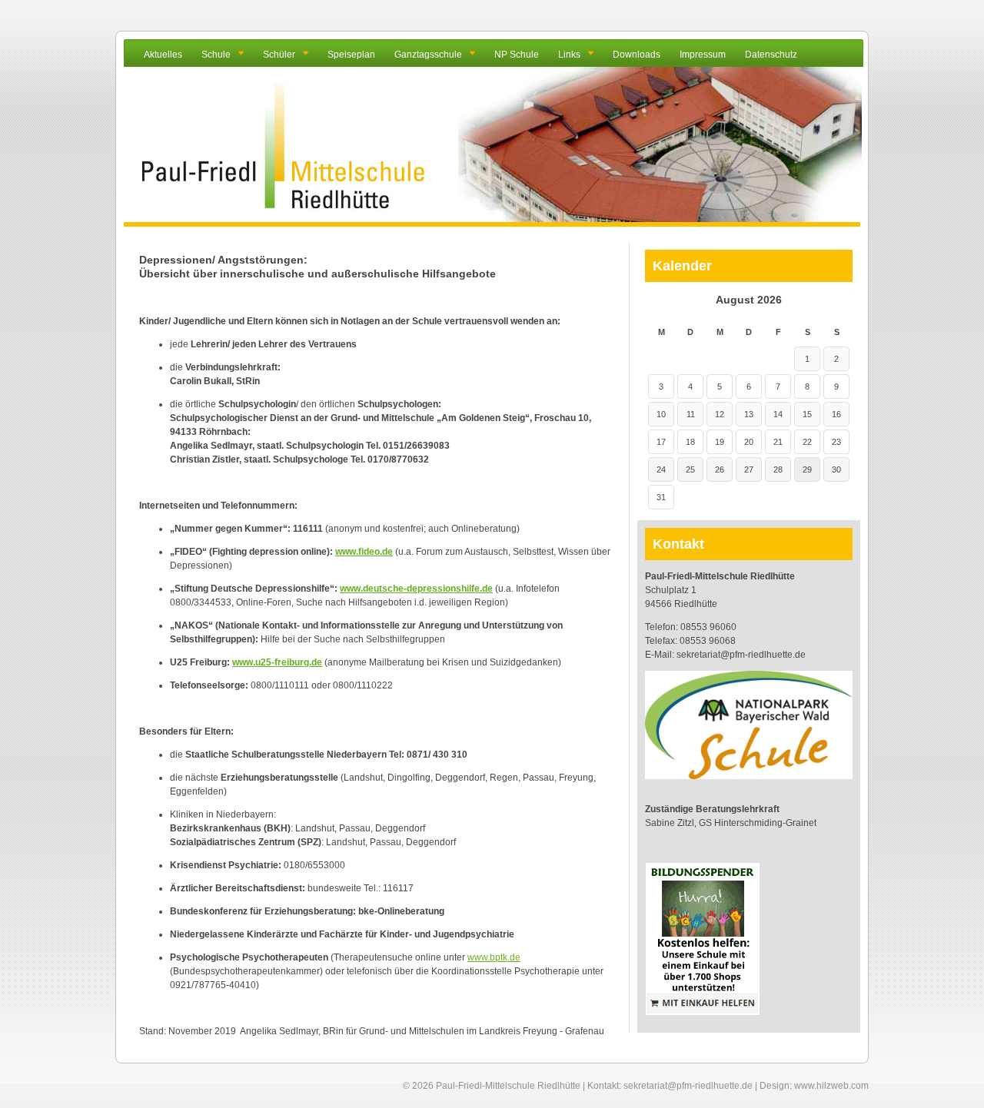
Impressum (703, 54)
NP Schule (516, 54)
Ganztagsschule (428, 54)
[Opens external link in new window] (702, 1012)
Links (569, 54)
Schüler (279, 54)
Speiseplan (351, 54)
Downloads (636, 54)
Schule (216, 54)
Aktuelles (163, 54)
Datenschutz (771, 54)
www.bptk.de (493, 957)
